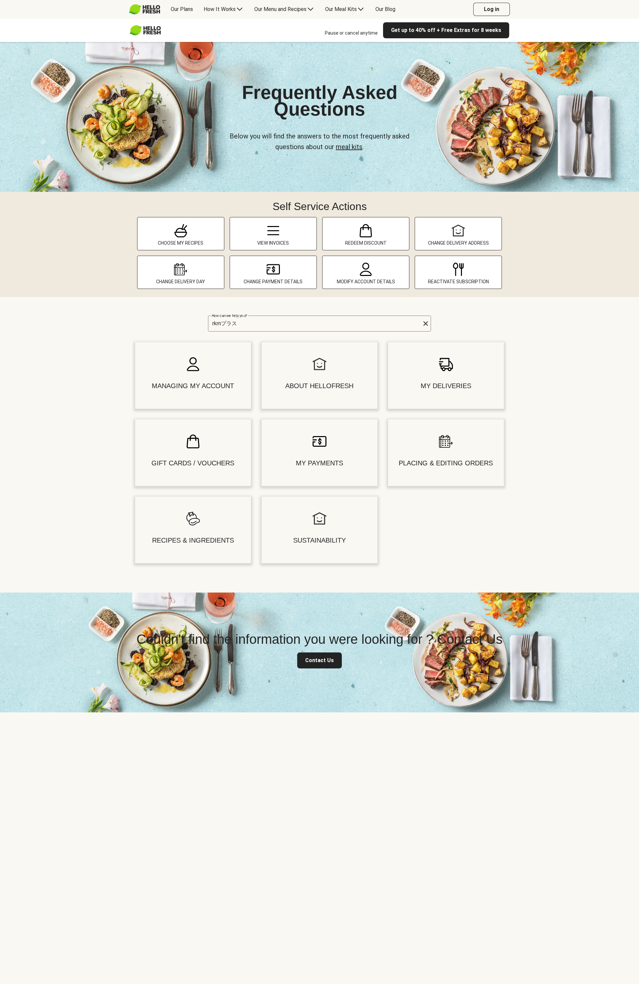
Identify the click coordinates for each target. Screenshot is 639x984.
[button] (426, 324)
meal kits (349, 147)
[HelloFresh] (144, 9)
